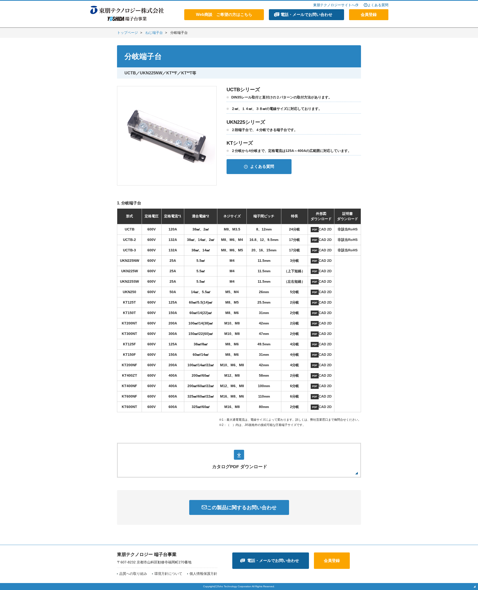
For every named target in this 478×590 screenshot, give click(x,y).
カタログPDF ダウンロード (239, 466)
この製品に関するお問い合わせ (242, 507)
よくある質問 (377, 5)
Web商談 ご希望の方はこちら (224, 14)
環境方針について (168, 574)
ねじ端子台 (154, 33)
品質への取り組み (133, 574)
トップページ (127, 33)
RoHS (353, 229)
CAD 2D (325, 229)
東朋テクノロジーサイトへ (334, 5)
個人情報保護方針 (203, 574)
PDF (314, 229)
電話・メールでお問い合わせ (306, 14)
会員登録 (369, 14)
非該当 (343, 229)
